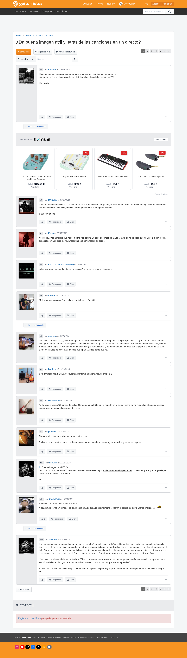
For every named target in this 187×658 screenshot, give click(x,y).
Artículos (87, 3)
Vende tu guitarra (54, 637)
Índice (64, 11)
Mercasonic (129, 3)
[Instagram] (17, 647)
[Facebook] (33, 647)
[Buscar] (169, 11)
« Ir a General (23, 590)
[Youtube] (22, 647)
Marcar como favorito (66, 52)
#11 (41, 499)
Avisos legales (102, 637)
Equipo (111, 3)
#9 (41, 432)
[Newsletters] (49, 647)
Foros (100, 3)
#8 (41, 400)
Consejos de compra (50, 11)
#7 (41, 369)
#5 (41, 296)
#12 (41, 539)
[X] (38, 647)
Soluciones (34, 11)
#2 (41, 200)
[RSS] (44, 647)
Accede (156, 4)
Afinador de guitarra (86, 637)
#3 (41, 233)
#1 (41, 69)
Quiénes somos (69, 637)
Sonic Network (39, 637)
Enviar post (24, 52)
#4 (41, 264)
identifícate (36, 618)
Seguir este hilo (44, 52)
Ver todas (161, 139)
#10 (41, 463)
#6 (41, 336)
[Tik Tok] (27, 647)
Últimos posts (20, 11)
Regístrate (167, 4)
